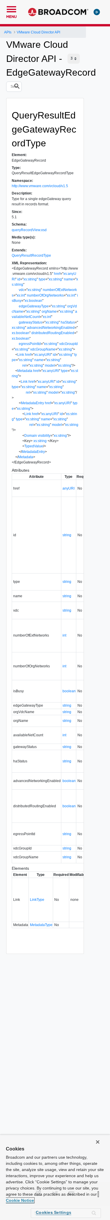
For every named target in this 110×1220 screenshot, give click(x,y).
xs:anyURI (42, 355)
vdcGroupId (68, 344)
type (42, 279)
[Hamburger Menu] (11, 8)
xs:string (30, 279)
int (64, 635)
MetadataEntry (32, 403)
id (18, 279)
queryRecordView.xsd (29, 230)
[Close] (97, 1142)
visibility (44, 436)
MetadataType (41, 925)
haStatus (68, 322)
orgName (49, 311)
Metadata (24, 371)
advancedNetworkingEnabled (51, 328)
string (66, 535)
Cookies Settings (53, 1212)
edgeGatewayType (34, 306)
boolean (69, 691)
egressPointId (30, 344)
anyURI (68, 488)
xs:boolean (33, 301)
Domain (30, 436)
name (68, 279)
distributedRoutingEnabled (52, 333)
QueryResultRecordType (31, 255)
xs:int (21, 295)
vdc (21, 290)
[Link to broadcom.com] (58, 12)
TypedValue (33, 446)
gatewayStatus (30, 322)
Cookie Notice (20, 1200)
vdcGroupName (42, 349)
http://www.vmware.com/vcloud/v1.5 (40, 186)
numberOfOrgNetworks (45, 295)
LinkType (37, 900)
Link (20, 355)
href (57, 274)
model (50, 365)
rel (24, 365)
